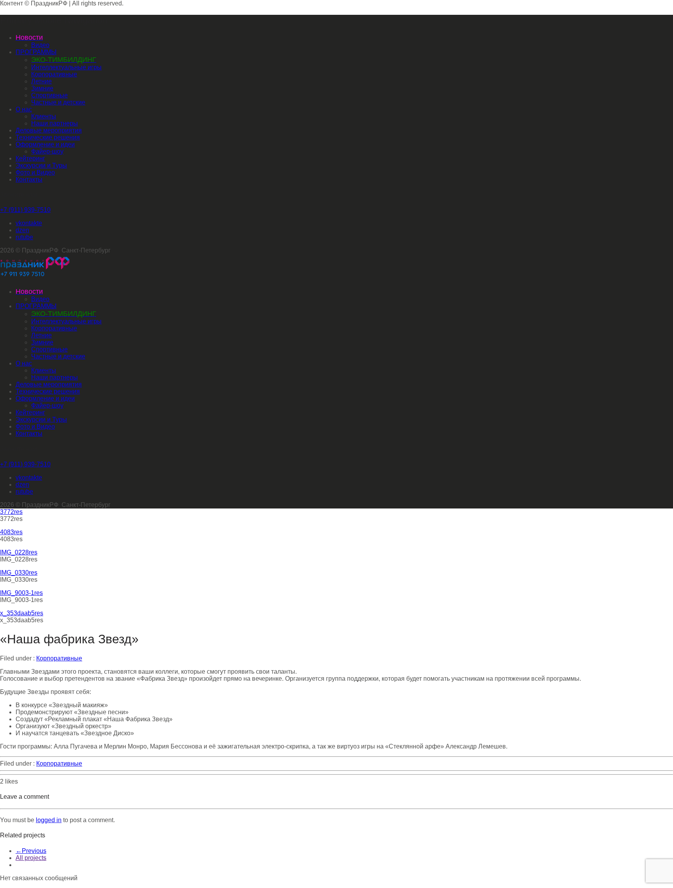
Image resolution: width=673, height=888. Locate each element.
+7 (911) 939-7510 (25, 210)
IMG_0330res (18, 572)
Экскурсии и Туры (41, 165)
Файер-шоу (47, 151)
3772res (11, 511)
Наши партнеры (54, 123)
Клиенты (43, 116)
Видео (40, 45)
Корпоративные (54, 74)
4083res (11, 532)
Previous (31, 850)
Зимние (42, 88)
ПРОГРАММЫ (36, 52)
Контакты (29, 179)
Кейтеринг (30, 158)
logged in (49, 820)
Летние (41, 81)
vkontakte (29, 223)
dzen (22, 230)
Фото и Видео (35, 172)
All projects (31, 857)
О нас (24, 109)
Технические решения (48, 137)
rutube (24, 237)
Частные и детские (58, 102)
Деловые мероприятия (49, 130)
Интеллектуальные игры (66, 67)
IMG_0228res (18, 552)
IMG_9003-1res (21, 593)
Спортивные (49, 95)
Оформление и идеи (45, 144)
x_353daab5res (21, 613)
